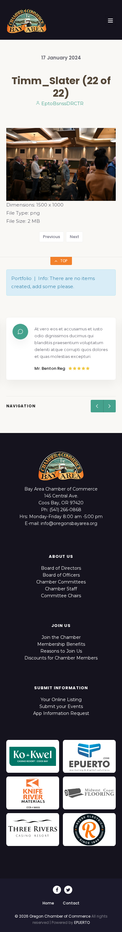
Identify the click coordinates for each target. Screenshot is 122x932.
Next (74, 237)
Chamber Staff (61, 589)
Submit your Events (61, 706)
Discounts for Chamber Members (61, 658)
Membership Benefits (61, 644)
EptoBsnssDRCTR (62, 103)
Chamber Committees (61, 582)
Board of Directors (61, 568)
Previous (51, 237)
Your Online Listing (61, 699)
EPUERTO (82, 922)
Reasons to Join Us (61, 651)
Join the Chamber (61, 637)
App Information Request (61, 713)
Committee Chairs (61, 595)
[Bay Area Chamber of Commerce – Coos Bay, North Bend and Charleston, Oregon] (26, 20)
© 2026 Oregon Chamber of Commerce (52, 916)
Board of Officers (61, 575)
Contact (71, 903)
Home (48, 903)
